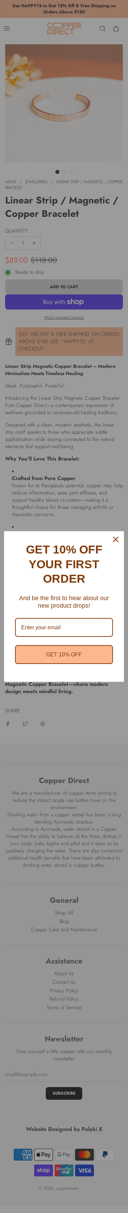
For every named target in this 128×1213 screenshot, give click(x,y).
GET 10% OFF (64, 654)
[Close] (116, 539)
